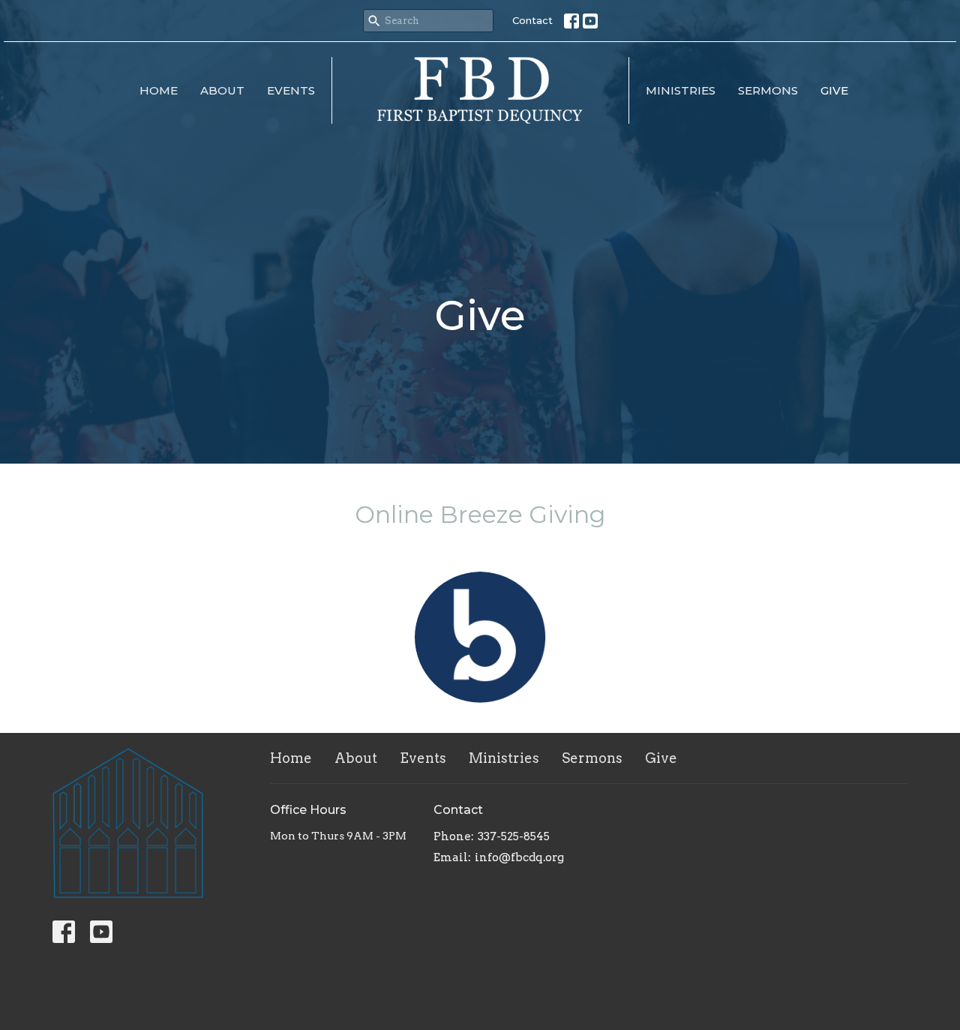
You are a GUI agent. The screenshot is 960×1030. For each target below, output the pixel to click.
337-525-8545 (514, 836)
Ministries (681, 90)
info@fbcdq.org (519, 857)
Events (291, 90)
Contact (532, 20)
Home (159, 90)
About (222, 90)
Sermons (768, 90)
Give (834, 90)
